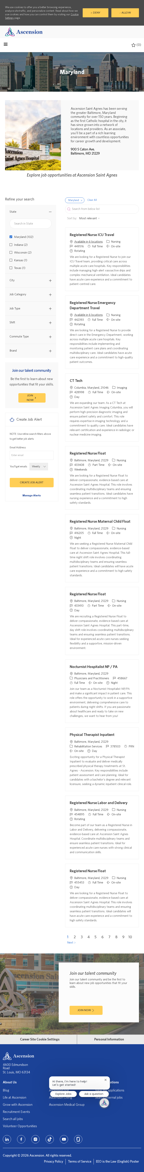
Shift (12, 322)
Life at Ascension (14, 1097)
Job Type (15, 308)
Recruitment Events (16, 1112)
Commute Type (19, 336)
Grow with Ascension (17, 1105)
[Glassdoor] (78, 1139)
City (12, 280)
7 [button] (109, 937)
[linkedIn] (7, 1139)
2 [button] (75, 937)
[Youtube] (64, 1139)
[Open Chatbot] (104, 1103)
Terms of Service (79, 1161)
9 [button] (123, 937)
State (13, 211)
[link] (31, 495)
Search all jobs (13, 1119)
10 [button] (130, 937)
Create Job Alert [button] (32, 482)
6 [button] (102, 937)
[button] (81, 200)
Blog (6, 1090)
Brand (13, 350)
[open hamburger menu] (5, 45)
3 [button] (82, 937)
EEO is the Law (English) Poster (117, 1161)
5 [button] (95, 937)
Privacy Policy (53, 1161)
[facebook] (21, 1139)
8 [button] (116, 937)
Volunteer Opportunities (20, 1126)
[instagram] (35, 1139)
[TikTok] (50, 1139)
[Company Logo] (24, 31)
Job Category (18, 294)
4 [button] (88, 937)
